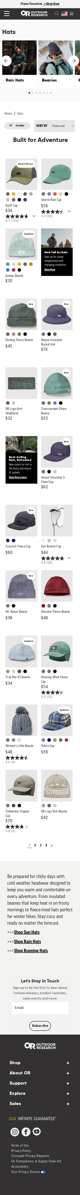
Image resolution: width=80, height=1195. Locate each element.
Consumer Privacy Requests (30, 1156)
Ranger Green (25, 264)
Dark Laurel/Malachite (8, 403)
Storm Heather (8, 540)
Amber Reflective (13, 194)
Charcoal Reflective (13, 199)
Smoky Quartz (43, 334)
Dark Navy (13, 540)
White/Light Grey (19, 194)
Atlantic (13, 805)
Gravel (49, 403)
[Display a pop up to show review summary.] (34, 217)
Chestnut (19, 671)
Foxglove (13, 270)
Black (19, 270)
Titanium (55, 540)
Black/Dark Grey (19, 199)
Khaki (49, 540)
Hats (20, 114)
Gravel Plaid (60, 740)
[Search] (51, 13)
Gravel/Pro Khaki (55, 471)
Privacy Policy (21, 1151)
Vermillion (43, 606)
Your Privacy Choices (25, 1172)
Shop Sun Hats (27, 932)
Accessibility (20, 1167)
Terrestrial (13, 740)
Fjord (8, 671)
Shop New (49, 269)
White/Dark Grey (43, 540)
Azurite (8, 270)
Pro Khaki (60, 194)
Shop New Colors (18, 477)
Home (8, 114)
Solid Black (66, 194)
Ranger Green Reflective (8, 194)
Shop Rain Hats (27, 942)
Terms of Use (20, 1145)
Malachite (43, 194)
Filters (20, 126)
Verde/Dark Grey (25, 194)
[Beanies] (55, 64)
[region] (40, 4)
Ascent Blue (49, 194)
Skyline (55, 403)
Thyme (8, 264)
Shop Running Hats (31, 951)
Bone (19, 740)
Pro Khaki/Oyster (43, 805)
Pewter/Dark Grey (31, 194)
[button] (71, 13)
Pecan (19, 334)
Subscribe (40, 1026)
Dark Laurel (8, 334)
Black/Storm (13, 403)
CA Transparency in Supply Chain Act (36, 1161)
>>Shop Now (52, 4)
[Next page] (52, 846)
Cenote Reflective (25, 199)
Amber (19, 264)
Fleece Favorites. (32, 4)
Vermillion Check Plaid (66, 740)
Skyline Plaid (43, 740)
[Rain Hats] (19, 64)
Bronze (31, 264)
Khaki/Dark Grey (8, 199)
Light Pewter (13, 264)
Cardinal (55, 194)
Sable (13, 334)
